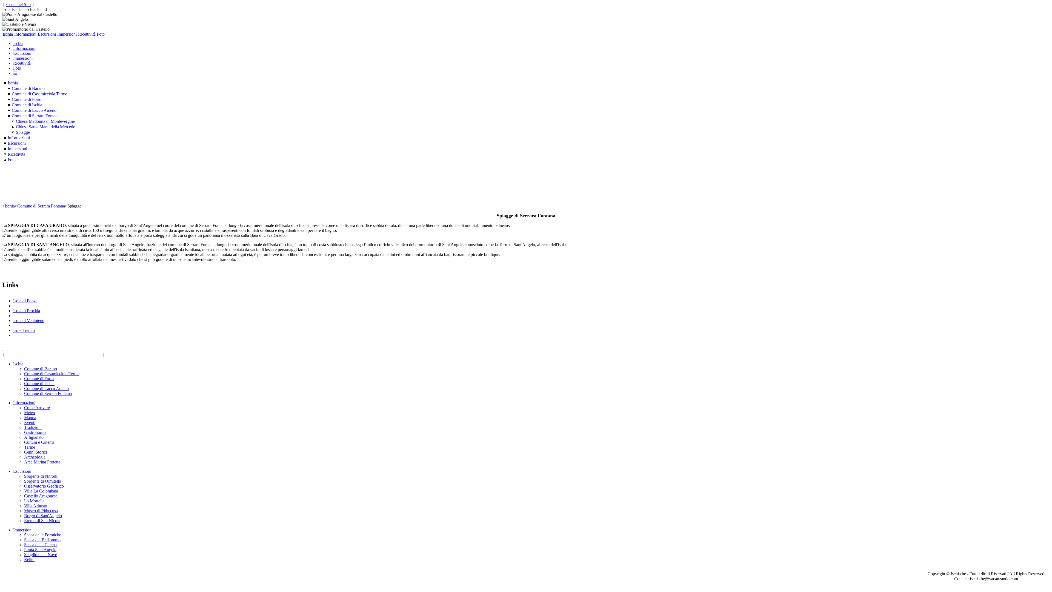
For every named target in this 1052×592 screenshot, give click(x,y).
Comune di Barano (28, 88)
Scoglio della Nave (40, 554)
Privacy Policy (34, 354)
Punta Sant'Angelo (40, 549)
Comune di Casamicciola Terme (39, 94)
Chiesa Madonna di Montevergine (45, 121)
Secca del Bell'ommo (42, 539)
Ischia (8, 34)
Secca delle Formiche (42, 535)
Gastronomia (35, 432)
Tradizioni (33, 427)
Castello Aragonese (41, 496)
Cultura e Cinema (39, 442)
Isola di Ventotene (28, 320)
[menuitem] (8, 34)
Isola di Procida (26, 310)
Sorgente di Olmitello (42, 481)
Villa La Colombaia (41, 491)
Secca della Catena (40, 544)
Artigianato (34, 437)
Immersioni (67, 34)
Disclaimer (91, 354)
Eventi (29, 422)
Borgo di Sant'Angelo (43, 515)
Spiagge (23, 132)
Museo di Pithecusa (41, 510)
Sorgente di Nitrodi (40, 476)
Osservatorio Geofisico (44, 486)
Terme (29, 447)
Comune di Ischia (27, 105)
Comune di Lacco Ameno (34, 110)
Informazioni (25, 34)
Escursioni (47, 34)
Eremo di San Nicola (42, 520)
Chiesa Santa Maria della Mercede (45, 126)
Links (11, 354)
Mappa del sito (64, 354)
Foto (101, 34)
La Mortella (34, 501)
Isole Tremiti (24, 330)
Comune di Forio (26, 99)
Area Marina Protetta (42, 462)
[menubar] (53, 34)
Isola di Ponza (25, 300)
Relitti (29, 559)
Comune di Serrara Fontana (35, 115)
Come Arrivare (37, 407)
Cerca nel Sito (18, 4)
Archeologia (34, 457)
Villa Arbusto (35, 505)
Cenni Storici (35, 452)
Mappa (30, 417)
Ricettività (87, 34)
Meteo (29, 412)
